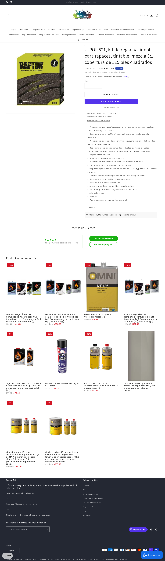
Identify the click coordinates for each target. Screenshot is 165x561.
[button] (8, 15)
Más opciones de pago (111, 107)
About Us (87, 515)
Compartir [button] (91, 207)
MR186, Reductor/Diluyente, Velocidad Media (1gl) (97, 315)
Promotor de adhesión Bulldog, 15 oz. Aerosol (62, 384)
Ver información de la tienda (98, 120)
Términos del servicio (79, 559)
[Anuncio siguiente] (112, 2)
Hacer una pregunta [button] (103, 245)
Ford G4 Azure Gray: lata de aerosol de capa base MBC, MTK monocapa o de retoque (139, 385)
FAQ (84, 511)
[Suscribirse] (46, 529)
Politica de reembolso (92, 502)
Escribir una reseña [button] (104, 238)
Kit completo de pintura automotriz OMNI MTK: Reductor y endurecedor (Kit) (101, 385)
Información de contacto (110, 559)
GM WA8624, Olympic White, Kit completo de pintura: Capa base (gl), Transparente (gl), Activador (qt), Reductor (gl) (62, 318)
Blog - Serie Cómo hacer (93, 498)
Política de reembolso (46, 559)
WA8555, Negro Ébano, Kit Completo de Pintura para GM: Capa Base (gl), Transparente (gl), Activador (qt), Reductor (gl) (23, 318)
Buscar (86, 485)
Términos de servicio (91, 490)
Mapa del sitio (88, 507)
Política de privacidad (62, 559)
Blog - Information (90, 494)
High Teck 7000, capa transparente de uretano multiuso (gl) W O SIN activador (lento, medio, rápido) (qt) (24, 387)
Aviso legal (124, 559)
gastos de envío (93, 72)
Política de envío (94, 559)
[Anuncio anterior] (52, 2)
